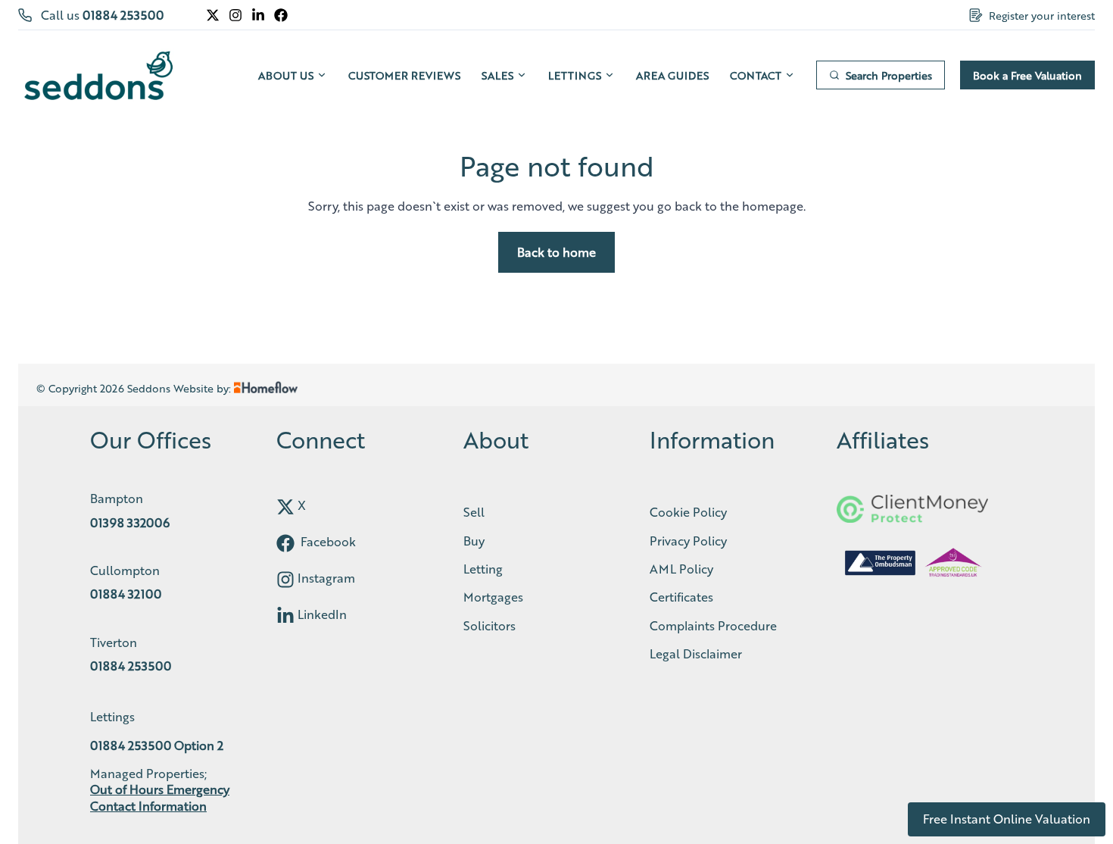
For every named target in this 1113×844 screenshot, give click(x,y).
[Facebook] (281, 15)
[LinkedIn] (258, 15)
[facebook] (285, 543)
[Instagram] (235, 15)
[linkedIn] (285, 616)
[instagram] (285, 579)
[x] (285, 507)
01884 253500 (123, 15)
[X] (213, 15)
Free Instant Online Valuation (1006, 819)
